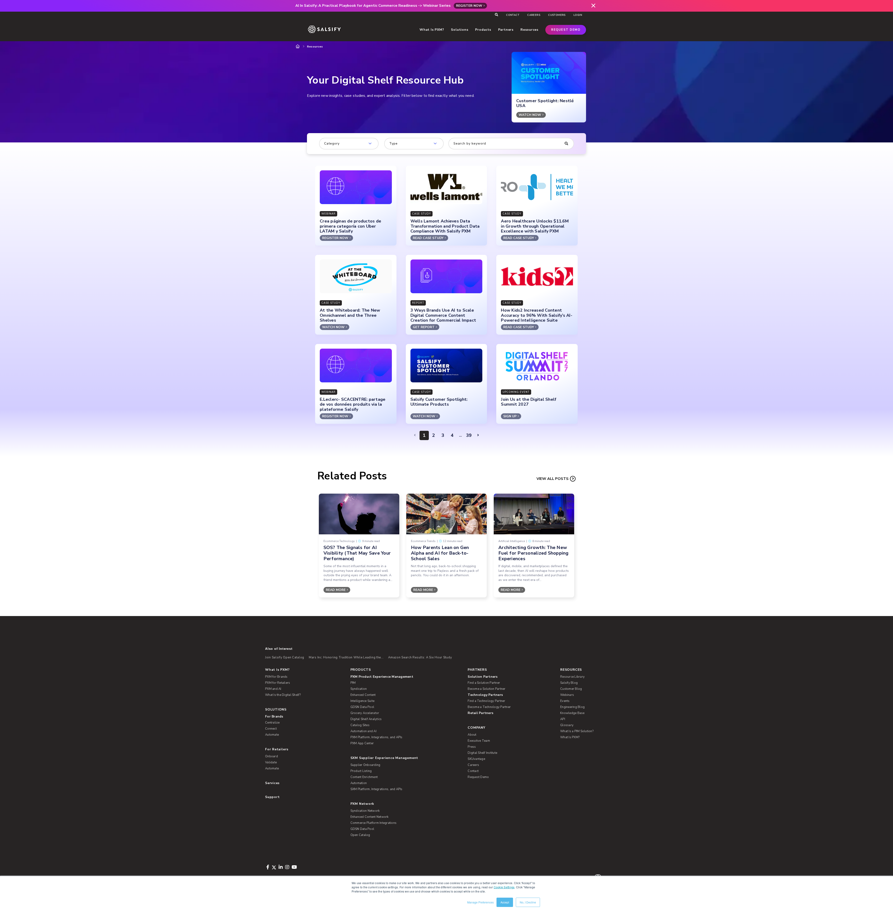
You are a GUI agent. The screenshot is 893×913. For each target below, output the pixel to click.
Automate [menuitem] (272, 735)
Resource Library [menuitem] (572, 677)
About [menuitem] (472, 735)
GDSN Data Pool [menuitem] (362, 707)
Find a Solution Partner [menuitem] (484, 683)
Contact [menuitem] (512, 15)
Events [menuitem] (565, 701)
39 (469, 435)
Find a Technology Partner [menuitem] (486, 701)
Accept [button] (504, 902)
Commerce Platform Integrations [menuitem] (373, 823)
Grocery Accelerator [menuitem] (364, 713)
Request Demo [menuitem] (478, 777)
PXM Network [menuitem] (362, 804)
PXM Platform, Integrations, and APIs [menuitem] (376, 737)
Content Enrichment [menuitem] (364, 777)
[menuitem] (401, 677)
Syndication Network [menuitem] (365, 811)
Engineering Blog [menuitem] (572, 707)
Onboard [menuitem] (271, 756)
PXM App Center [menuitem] (362, 743)
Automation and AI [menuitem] (363, 731)
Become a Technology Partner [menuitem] (489, 707)
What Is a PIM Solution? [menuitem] (576, 731)
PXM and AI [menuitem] (273, 689)
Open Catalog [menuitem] (360, 835)
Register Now (469, 5)
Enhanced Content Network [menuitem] (369, 817)
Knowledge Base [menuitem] (572, 713)
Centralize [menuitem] (272, 723)
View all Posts (552, 478)
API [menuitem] (562, 719)
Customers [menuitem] (557, 15)
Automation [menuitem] (358, 783)
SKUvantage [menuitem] (476, 759)
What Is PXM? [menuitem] (277, 669)
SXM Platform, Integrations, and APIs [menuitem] (376, 789)
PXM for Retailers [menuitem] (277, 683)
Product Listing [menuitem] (361, 771)
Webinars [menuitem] (567, 695)
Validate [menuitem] (271, 762)
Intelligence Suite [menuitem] (362, 701)
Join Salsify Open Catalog (284, 657)
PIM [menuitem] (353, 683)
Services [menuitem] (272, 783)
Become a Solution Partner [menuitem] (486, 689)
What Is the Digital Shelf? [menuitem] (283, 695)
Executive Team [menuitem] (479, 741)
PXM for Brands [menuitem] (276, 677)
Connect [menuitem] (271, 729)
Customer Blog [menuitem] (571, 689)
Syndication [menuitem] (358, 689)
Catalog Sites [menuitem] (360, 725)
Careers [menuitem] (533, 15)
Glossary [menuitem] (566, 725)
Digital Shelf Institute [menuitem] (482, 753)
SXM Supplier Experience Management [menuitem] (384, 758)
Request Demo (565, 30)
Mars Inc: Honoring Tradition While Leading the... (346, 657)
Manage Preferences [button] (480, 902)
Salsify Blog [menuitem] (569, 683)
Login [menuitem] (577, 15)
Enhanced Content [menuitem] (363, 695)
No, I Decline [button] (528, 902)
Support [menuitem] (272, 797)
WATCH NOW (530, 115)
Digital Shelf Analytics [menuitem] (366, 719)
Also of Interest (278, 648)
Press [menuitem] (472, 747)
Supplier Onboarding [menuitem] (365, 765)
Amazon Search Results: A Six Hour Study (420, 657)
